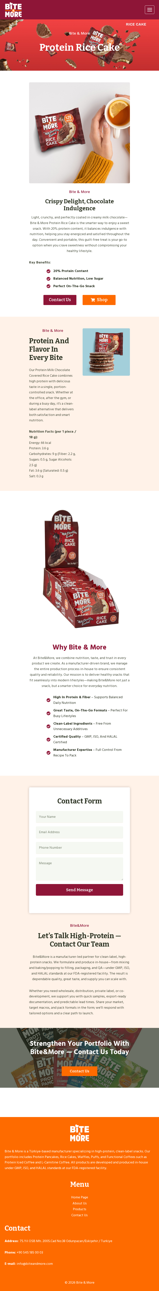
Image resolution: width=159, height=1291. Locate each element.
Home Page (79, 1197)
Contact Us (79, 1215)
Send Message (79, 890)
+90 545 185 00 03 (30, 1252)
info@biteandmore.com (35, 1264)
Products (79, 1209)
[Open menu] (149, 9)
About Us (80, 1203)
